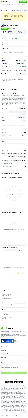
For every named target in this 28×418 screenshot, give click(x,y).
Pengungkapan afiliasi (13, 28)
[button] (5, 28)
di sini (19, 79)
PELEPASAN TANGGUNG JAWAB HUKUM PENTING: (12, 385)
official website (7, 19)
